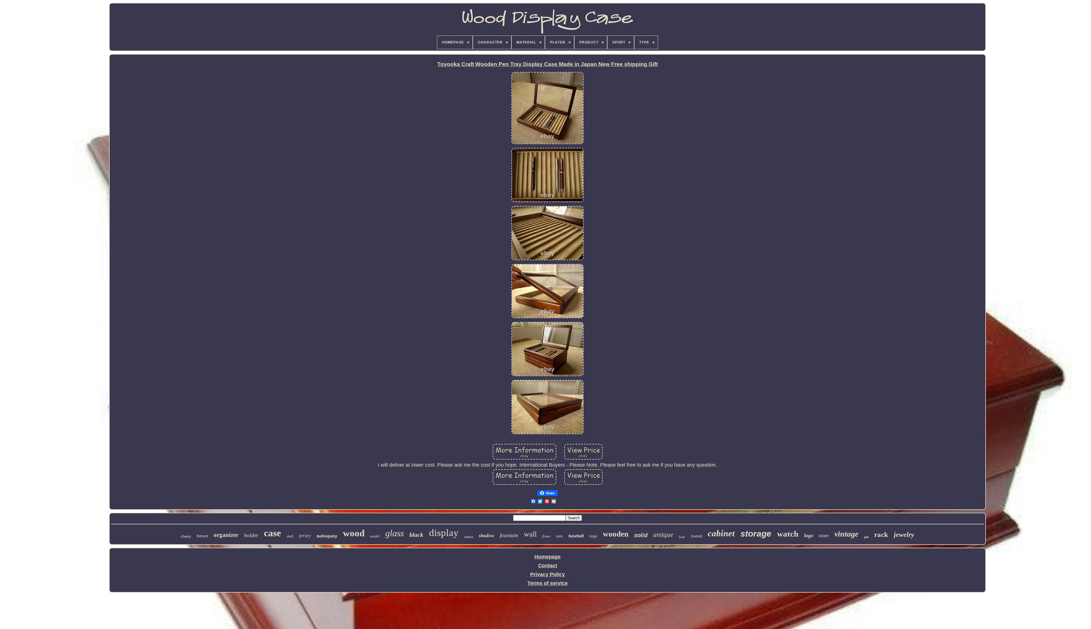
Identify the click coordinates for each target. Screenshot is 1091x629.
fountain (509, 535)
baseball (576, 535)
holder (251, 535)
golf (866, 537)
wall (530, 534)
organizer (226, 534)
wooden (615, 534)
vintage (846, 533)
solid (640, 535)
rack (881, 534)
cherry (186, 536)
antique (663, 534)
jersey (305, 535)
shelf (290, 536)
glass (394, 533)
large (593, 536)
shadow (486, 535)
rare (559, 536)
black (416, 534)
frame (546, 536)
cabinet (721, 533)
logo (808, 535)
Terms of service (547, 583)
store (824, 535)
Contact (547, 565)
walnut (468, 537)
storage (755, 533)
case (272, 533)
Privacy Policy (547, 574)
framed (696, 536)
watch (787, 533)
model (375, 536)
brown (202, 535)
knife (682, 537)
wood (354, 533)
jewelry (904, 534)
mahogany (327, 536)
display (444, 532)
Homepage (547, 557)
